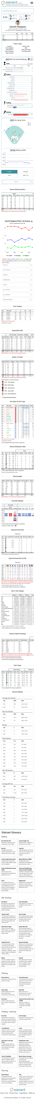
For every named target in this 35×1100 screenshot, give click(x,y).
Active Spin (4, 990)
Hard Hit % (3, 605)
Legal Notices (24, 1093)
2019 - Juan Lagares (9, 382)
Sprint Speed (5, 1074)
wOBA (2, 602)
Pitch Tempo (17, 665)
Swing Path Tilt (6, 942)
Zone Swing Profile (25, 51)
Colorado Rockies (19, 30)
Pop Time (4, 1016)
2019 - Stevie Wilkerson (10, 393)
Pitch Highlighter (10, 48)
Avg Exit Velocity (4, 607)
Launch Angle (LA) (24, 841)
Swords (21, 958)
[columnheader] (3, 194)
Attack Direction (23, 926)
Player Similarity (9, 53)
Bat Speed (4, 902)
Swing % (3, 621)
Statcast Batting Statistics (17, 189)
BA (2, 597)
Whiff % (2, 617)
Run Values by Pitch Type (17, 401)
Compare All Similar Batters (9, 397)
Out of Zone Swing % (5, 615)
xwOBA (2, 604)
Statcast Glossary (11, 832)
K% (1, 623)
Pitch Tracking (17, 306)
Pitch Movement (23, 977)
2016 (9, 30)
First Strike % (4, 618)
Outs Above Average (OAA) (7, 1041)
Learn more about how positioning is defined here (11, 657)
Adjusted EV (22, 881)
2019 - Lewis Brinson (9, 388)
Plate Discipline (17, 476)
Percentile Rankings (17, 501)
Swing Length (5, 914)
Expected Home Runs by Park (17, 558)
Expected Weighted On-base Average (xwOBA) (25, 869)
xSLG (2, 601)
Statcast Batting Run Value (17, 447)
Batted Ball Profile (17, 330)
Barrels (3, 848)
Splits (9, 175)
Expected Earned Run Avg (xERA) (26, 999)
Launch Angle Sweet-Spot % (7, 608)
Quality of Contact (17, 357)
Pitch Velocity (5, 977)
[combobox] (17, 10)
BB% (2, 624)
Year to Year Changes (17, 591)
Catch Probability (6, 1056)
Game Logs (25, 175)
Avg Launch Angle (5, 611)
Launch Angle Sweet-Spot (8, 859)
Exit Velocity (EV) (6, 841)
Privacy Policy (14, 1093)
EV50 (2, 881)
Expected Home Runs (17, 530)
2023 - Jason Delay (9, 391)
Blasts (3, 958)
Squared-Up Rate (23, 942)
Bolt (20, 1074)
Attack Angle (22, 914)
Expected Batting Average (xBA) (8, 869)
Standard (25, 171)
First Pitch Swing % (5, 620)
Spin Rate (21, 990)
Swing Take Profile (26, 49)
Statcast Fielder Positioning (17, 634)
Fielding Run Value (24, 1040)
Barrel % (3, 610)
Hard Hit (21, 848)
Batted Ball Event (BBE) (25, 859)
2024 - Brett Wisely (9, 385)
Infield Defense (9, 49)
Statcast (9, 171)
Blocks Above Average (25, 1056)
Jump (20, 1028)
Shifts (26, 48)
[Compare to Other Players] (28, 59)
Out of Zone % (4, 614)
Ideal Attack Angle (6, 926)
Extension (4, 999)
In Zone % (3, 612)
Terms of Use (4, 1093)
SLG (2, 599)
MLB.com (32, 1093)
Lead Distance (6, 1028)
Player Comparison (9, 51)
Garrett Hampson (18, 26)
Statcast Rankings (17, 692)
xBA (2, 598)
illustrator (9, 46)
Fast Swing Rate (23, 902)
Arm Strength (22, 1016)
